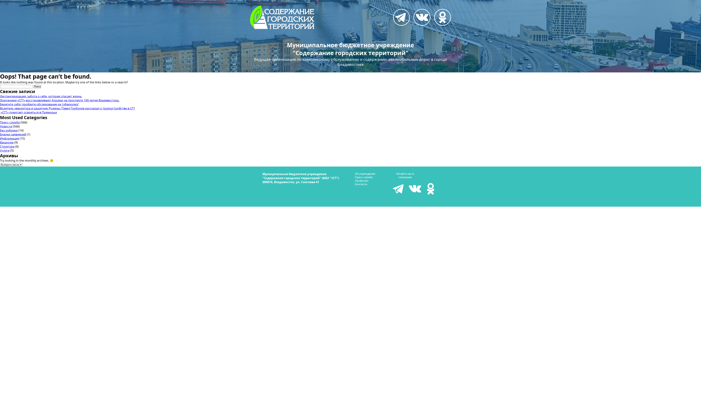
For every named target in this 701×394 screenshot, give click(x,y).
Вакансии (7, 142)
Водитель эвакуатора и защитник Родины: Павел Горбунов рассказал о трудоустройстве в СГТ (67, 108)
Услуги (4, 150)
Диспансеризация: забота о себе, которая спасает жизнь (41, 96)
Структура (7, 146)
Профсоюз (361, 180)
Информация (9, 138)
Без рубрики (9, 130)
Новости (6, 126)
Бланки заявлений (13, 134)
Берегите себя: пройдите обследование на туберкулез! (39, 104)
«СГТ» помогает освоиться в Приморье (28, 112)
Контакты (361, 184)
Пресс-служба (10, 122)
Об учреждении (365, 173)
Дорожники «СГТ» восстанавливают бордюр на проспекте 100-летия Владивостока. (60, 100)
